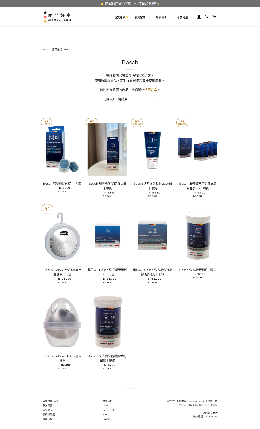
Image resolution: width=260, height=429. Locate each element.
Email (106, 419)
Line (105, 405)
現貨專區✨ (122, 17)
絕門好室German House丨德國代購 (197, 401)
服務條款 (47, 419)
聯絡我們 (107, 401)
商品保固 (47, 410)
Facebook (109, 410)
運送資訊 (47, 405)
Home (46, 49)
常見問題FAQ (50, 401)
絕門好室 (150, 90)
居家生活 (162, 17)
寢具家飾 (141, 17)
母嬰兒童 (183, 17)
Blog (106, 414)
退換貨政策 (48, 414)
